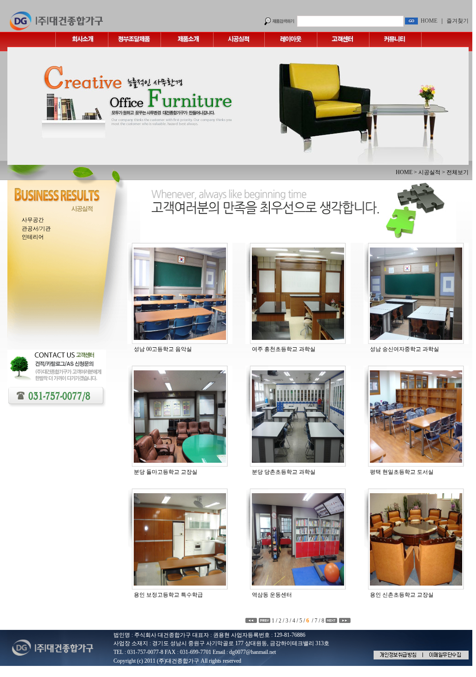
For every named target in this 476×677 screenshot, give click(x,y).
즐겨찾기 (457, 21)
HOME (429, 21)
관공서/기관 (36, 228)
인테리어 (33, 237)
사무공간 (33, 220)
